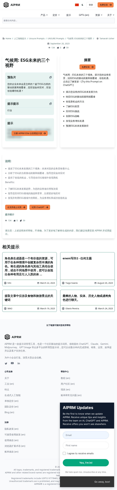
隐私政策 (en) (11, 428)
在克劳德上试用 (14, 207)
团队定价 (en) (11, 406)
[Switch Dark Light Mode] (83, 4)
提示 (68, 15)
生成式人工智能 (13, 395)
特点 (7, 389)
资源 (97, 15)
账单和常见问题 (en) (71, 395)
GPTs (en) (84, 15)
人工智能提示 (20, 38)
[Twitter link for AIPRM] (6, 363)
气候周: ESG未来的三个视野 (80, 38)
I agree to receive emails (80, 453)
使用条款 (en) (11, 440)
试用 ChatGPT (38, 207)
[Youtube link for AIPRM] (12, 364)
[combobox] (58, 20)
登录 (91, 4)
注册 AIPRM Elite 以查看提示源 (28, 133)
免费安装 (104, 4)
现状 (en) (65, 389)
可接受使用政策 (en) (15, 434)
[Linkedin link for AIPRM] (19, 364)
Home (9, 38)
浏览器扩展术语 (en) (15, 446)
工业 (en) (9, 383)
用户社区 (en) (68, 383)
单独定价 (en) (11, 400)
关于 (109, 15)
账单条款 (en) (11, 451)
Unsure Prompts (37, 38)
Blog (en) (9, 412)
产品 (43, 15)
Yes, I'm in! (85, 462)
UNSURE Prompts (56, 38)
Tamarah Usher (107, 38)
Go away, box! (102, 481)
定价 (55, 15)
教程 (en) (65, 378)
